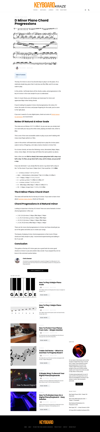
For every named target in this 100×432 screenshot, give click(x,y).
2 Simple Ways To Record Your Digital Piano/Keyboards (51, 374)
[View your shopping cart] (85, 10)
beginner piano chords (25, 199)
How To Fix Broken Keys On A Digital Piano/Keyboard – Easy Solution (52, 397)
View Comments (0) (37, 270)
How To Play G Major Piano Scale (50, 283)
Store (57, 9)
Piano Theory (23, 17)
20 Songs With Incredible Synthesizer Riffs (79, 410)
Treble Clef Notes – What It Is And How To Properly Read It (51, 352)
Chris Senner (22, 67)
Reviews (35, 9)
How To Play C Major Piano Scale (50, 306)
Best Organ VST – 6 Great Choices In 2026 (79, 407)
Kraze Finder (63, 9)
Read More (43, 295)
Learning (51, 9)
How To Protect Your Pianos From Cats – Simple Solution (51, 329)
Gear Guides (43, 9)
